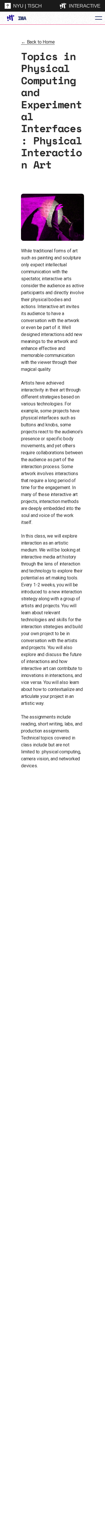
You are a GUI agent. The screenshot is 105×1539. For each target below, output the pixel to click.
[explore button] (63, 6)
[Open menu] (98, 18)
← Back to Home (38, 42)
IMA (22, 18)
